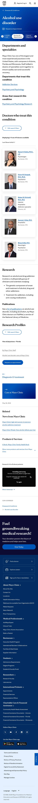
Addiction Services (10, 84)
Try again (19, 482)
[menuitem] (17, 36)
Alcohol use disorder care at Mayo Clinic (15, 355)
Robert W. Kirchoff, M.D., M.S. (24, 198)
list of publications (14, 309)
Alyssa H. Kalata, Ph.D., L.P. (25, 153)
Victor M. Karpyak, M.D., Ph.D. (24, 176)
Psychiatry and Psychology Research (17, 104)
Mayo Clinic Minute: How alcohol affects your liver (19, 430)
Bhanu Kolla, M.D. (24, 243)
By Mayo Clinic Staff (9, 350)
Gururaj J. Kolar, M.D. (25, 220)
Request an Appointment (14, 29)
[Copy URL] (30, 477)
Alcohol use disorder (11, 509)
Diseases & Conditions (12, 10)
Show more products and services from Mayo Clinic (17, 450)
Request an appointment (13, 362)
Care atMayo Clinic (30, 36)
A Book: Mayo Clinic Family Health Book (15, 444)
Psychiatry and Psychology (13, 89)
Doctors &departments (18, 36)
